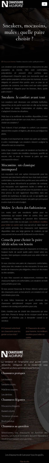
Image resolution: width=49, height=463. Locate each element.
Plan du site (24, 461)
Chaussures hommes (10, 61)
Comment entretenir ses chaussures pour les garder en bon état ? (10, 331)
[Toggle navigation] (44, 4)
